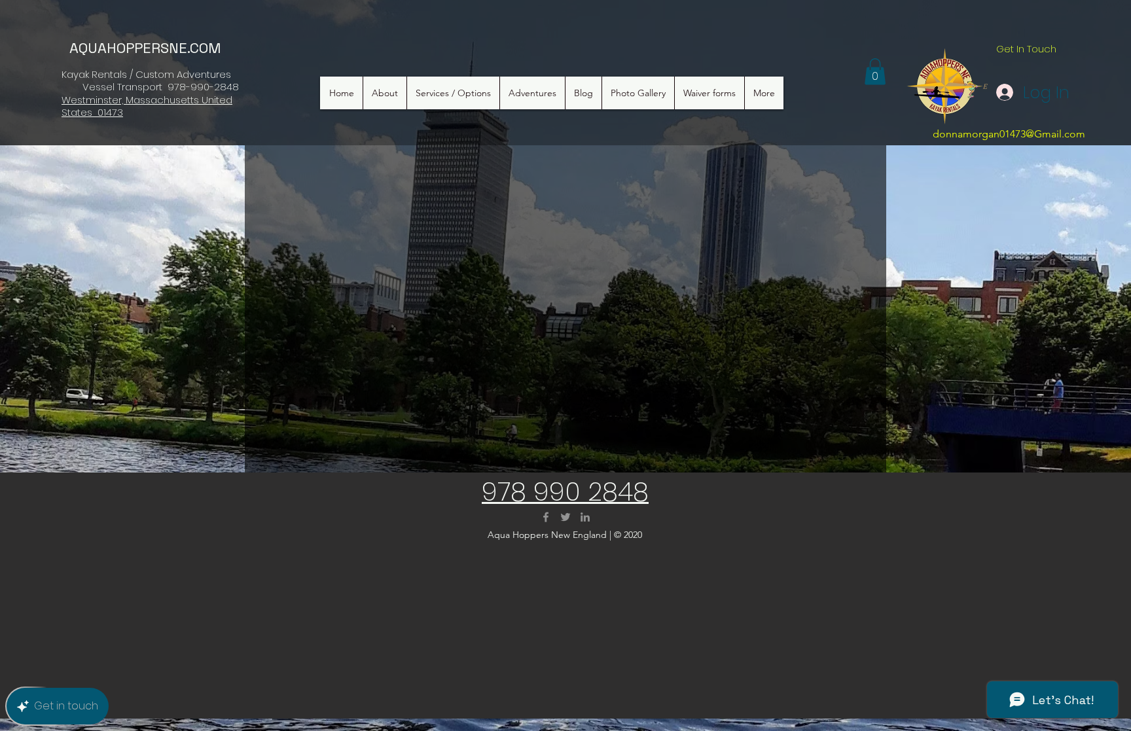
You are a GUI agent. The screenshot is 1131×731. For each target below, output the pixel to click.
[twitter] (565, 517)
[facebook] (545, 517)
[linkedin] (585, 517)
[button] (875, 71)
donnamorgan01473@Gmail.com (1009, 134)
